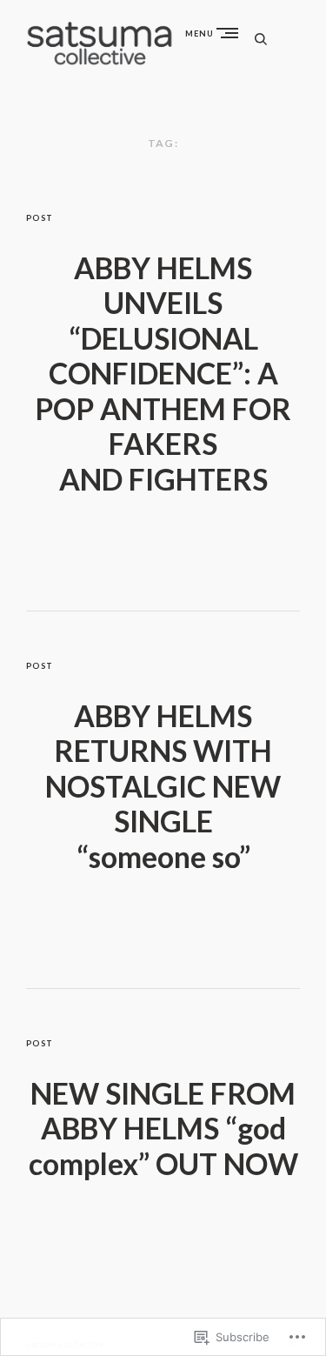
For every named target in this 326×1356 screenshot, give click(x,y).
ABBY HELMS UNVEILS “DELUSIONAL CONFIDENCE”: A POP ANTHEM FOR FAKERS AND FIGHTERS (163, 373)
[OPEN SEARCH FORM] (261, 38)
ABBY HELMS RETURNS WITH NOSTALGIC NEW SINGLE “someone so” (163, 786)
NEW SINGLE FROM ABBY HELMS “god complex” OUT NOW (163, 1128)
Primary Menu (231, 32)
